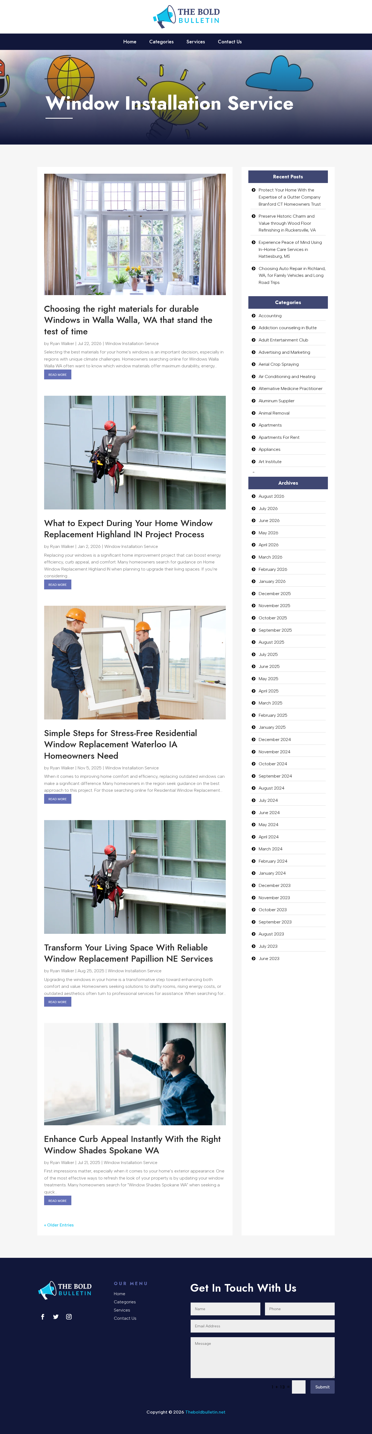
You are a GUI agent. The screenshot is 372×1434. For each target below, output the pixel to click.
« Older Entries (59, 1225)
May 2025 (268, 678)
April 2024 (269, 836)
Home (129, 42)
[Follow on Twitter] (55, 1316)
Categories (161, 42)
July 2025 (268, 654)
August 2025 (271, 642)
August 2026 (271, 496)
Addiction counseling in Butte (288, 327)
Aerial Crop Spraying (279, 364)
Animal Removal (274, 413)
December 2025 (275, 593)
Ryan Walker (62, 343)
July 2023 (268, 946)
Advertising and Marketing (284, 352)
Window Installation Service (132, 343)
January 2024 (272, 873)
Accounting (270, 315)
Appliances (269, 449)
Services (196, 42)
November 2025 (274, 605)
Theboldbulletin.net (205, 1412)
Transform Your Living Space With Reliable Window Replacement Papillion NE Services (128, 953)
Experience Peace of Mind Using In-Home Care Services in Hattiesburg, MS (290, 249)
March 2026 (270, 557)
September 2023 (275, 922)
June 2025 (269, 666)
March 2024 (271, 848)
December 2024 (275, 739)
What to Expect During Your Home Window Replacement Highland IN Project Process (128, 529)
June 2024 (269, 812)
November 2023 (274, 897)
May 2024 (269, 824)
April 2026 (269, 544)
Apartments (270, 425)
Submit (322, 1387)
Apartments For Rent (279, 437)
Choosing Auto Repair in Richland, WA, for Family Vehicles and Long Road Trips (292, 275)
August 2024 (272, 788)
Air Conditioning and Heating (287, 376)
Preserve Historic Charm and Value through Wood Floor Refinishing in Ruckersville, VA (287, 223)
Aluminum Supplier (276, 400)
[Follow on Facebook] (42, 1316)
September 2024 (275, 776)
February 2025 (273, 715)
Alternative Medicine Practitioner (290, 388)
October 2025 (273, 617)
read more (57, 374)
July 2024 (268, 800)
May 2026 (268, 532)
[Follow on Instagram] (68, 1316)
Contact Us (230, 42)
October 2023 (273, 909)
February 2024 (273, 861)
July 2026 (268, 508)
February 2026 (273, 569)
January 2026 (272, 581)
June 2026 (269, 520)
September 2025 (275, 630)
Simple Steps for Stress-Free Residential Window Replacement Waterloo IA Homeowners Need (120, 744)
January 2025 (272, 727)
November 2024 (275, 751)
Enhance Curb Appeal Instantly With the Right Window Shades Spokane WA (132, 1145)
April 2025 (269, 691)
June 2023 (269, 958)
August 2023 (271, 934)
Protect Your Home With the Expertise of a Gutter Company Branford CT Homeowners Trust (290, 196)
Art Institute (270, 461)
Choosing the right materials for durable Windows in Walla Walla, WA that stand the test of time (128, 320)
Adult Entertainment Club (283, 340)
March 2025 (270, 703)
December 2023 (275, 885)
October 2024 (273, 763)
